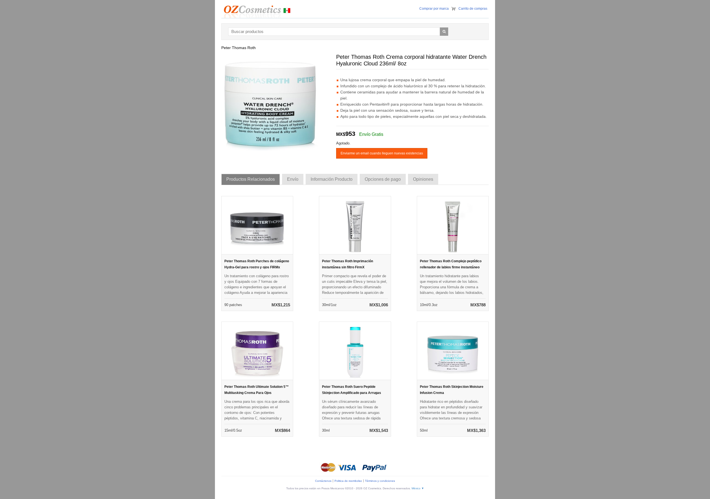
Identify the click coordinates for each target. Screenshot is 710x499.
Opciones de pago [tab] (383, 179)
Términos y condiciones (380, 480)
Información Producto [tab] (332, 179)
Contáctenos (323, 480)
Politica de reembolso (348, 480)
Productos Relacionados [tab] (250, 179)
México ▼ (418, 488)
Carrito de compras (472, 9)
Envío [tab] (292, 179)
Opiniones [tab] (423, 179)
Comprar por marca (434, 9)
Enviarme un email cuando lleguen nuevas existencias (382, 153)
